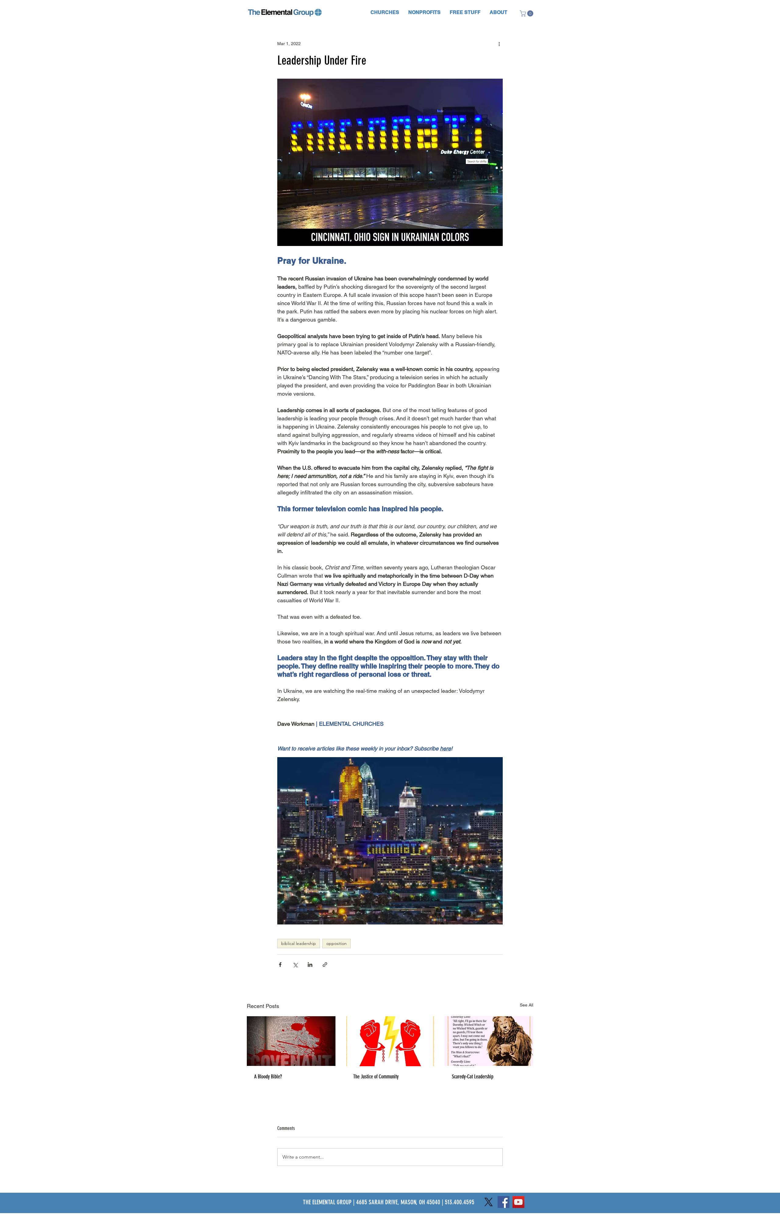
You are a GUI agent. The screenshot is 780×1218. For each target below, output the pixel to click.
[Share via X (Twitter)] (295, 964)
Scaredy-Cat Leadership (472, 1076)
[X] (489, 1202)
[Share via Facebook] (280, 964)
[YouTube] (518, 1202)
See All (526, 1005)
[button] (385, 12)
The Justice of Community (376, 1076)
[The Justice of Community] (390, 1041)
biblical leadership (298, 943)
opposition (336, 943)
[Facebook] (503, 1202)
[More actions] (499, 44)
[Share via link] (325, 964)
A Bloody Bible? (268, 1076)
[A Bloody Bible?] (291, 1041)
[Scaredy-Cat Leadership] (489, 1041)
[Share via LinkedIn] (310, 964)
